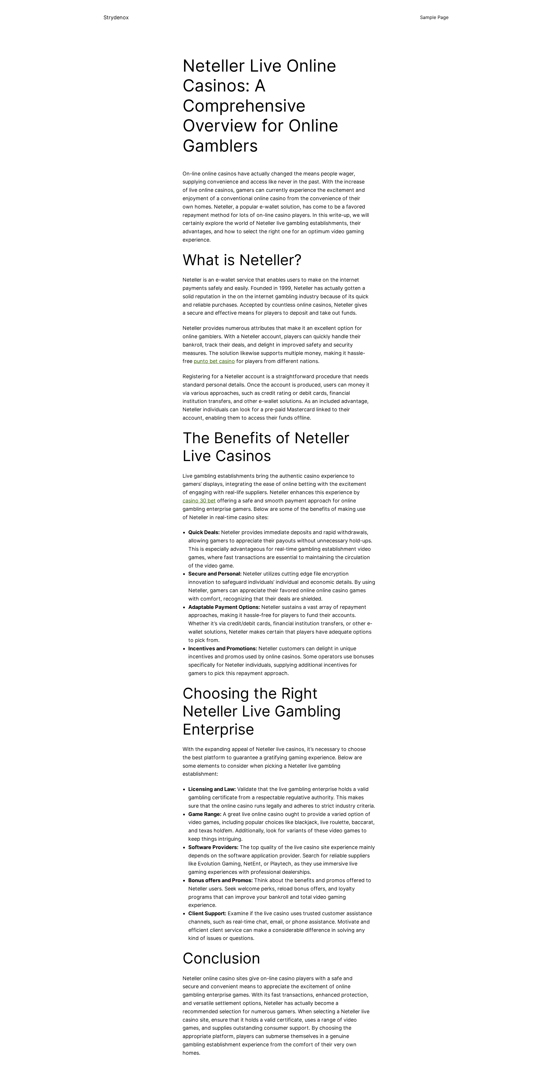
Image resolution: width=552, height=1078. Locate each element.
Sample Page (434, 17)
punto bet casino (214, 361)
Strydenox (116, 17)
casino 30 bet (199, 501)
